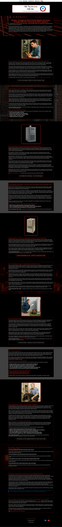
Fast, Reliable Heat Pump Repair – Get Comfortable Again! (31, 175)
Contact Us (31, 1)
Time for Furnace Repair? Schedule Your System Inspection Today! (31, 80)
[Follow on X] (47, 520)
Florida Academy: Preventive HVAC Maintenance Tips (19, 373)
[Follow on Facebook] (45, 520)
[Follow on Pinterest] (48, 520)
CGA (29, 518)
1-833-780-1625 (49, 31)
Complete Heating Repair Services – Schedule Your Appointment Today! (31, 255)
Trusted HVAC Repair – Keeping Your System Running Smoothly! (31, 342)
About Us (37, 1)
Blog (42, 1)
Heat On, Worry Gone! (13, 32)
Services (25, 1)
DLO (27, 518)
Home (20, 1)
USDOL (32, 518)
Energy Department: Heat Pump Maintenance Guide (19, 371)
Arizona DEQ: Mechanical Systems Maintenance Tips (19, 372)
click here (18, 173)
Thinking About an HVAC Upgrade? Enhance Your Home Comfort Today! (31, 438)
